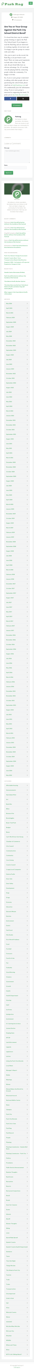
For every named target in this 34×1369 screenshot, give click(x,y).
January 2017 (10, 630)
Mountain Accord (11, 1095)
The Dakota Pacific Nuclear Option (14, 281)
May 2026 (9, 303)
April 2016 (9, 672)
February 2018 (10, 574)
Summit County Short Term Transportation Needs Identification (15, 259)
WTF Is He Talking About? (14, 1354)
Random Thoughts (11, 1172)
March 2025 (9, 313)
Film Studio (9, 935)
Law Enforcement (11, 1042)
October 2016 (10, 644)
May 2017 (9, 612)
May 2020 (9, 495)
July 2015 (9, 714)
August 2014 (10, 766)
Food (7, 944)
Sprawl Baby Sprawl (12, 1237)
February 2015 (10, 738)
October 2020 (10, 471)
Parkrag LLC (17, 1367)
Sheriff (8, 1219)
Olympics (9, 1109)
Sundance (9, 1251)
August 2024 (10, 327)
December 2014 (11, 747)
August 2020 (10, 481)
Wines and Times (11, 1345)
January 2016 (10, 686)
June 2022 (9, 397)
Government (10, 981)
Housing (8, 1000)
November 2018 (11, 541)
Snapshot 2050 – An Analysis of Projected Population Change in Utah (16, 263)
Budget (8, 827)
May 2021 (9, 448)
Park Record (10, 1133)
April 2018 (9, 565)
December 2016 (11, 635)
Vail (7, 1303)
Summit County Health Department (17, 1247)
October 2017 (10, 588)
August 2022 (10, 387)
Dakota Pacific (10, 874)
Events (8, 925)
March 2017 (9, 621)
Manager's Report (11, 1070)
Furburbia (9, 967)
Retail (8, 1195)
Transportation (11, 1289)
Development (10, 888)
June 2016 (9, 663)
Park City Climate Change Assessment (15, 255)
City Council (10, 846)
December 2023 (11, 341)
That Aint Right (11, 1261)
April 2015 (9, 728)
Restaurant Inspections (13, 1191)
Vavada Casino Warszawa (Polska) (14, 272)
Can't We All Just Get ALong (14, 837)
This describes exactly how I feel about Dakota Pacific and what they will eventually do (16, 286)
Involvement (10, 1019)
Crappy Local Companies (13, 869)
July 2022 (9, 392)
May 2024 (9, 336)
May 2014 (9, 775)
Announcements (11, 790)
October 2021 (10, 429)
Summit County (11, 1242)
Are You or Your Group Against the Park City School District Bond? (15, 29)
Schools (22, 14)
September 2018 (11, 546)
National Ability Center (13, 1100)
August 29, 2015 (18, 17)
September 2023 (11, 350)
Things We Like (10, 1265)
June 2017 (9, 607)
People (8, 1137)
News (8, 1105)
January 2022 (10, 415)
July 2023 (9, 359)
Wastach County (11, 1312)
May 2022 (9, 401)
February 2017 (10, 626)
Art (7, 799)
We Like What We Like (13, 1326)
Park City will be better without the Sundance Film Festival (15, 223)
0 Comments (17, 20)
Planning (8, 1142)
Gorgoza (8, 977)
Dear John (9, 879)
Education (9, 907)
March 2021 (9, 457)
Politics (8, 1158)
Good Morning (10, 972)
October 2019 (10, 518)
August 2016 (10, 654)
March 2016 (9, 677)
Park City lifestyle (11, 1119)
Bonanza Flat (10, 813)
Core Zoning (10, 860)
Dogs (7, 893)
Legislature (9, 1051)
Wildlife (8, 1340)
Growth (8, 986)
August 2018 (10, 551)
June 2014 (9, 770)
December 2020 (11, 462)
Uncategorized (10, 1293)
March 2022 (9, 411)
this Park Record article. (21, 95)
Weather (9, 1335)
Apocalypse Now (11, 794)
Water (8, 1317)
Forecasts (9, 953)
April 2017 (9, 616)
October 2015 (10, 700)
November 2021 (11, 425)
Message (6, 148)
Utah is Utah (10, 1298)
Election (8, 916)
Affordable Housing (12, 785)
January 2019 (10, 537)
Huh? (7, 1005)
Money (8, 1084)
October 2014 (10, 756)
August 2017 (10, 597)
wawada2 (9, 1321)
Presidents (9, 1163)
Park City (9, 1114)
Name (6, 165)
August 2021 (10, 439)
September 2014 (11, 761)
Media (8, 1075)
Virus (7, 1307)
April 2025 (9, 308)
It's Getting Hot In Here (13, 1023)
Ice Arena (9, 1009)
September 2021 (11, 434)
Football (8, 949)
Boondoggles (10, 818)
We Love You (10, 1331)
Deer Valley (9, 883)
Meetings (9, 1079)
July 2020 (9, 485)
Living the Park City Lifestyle (14, 1061)
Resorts (8, 1186)
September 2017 (11, 593)
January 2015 (10, 742)
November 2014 (11, 752)
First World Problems (12, 939)
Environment (10, 921)
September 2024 (11, 322)
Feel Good (9, 930)
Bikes (7, 808)
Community (9, 855)
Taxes (8, 1256)
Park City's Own (11, 1123)
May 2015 (9, 724)
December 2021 (11, 420)
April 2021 (9, 453)
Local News (9, 1065)
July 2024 (9, 331)
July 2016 (9, 658)
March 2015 (9, 733)
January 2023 (10, 369)
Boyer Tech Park (11, 823)
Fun (7, 963)
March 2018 (9, 569)
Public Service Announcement (15, 1167)
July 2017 (9, 602)
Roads (8, 1200)
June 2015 (9, 719)
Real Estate (9, 1177)
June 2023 (9, 364)
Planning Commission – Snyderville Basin (16, 1148)
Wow (7, 1349)
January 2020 (10, 509)
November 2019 (11, 513)
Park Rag (9, 1128)
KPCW (8, 1037)
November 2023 (11, 345)
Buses (8, 832)
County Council (10, 865)
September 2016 (11, 649)
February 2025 (10, 317)
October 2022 (10, 378)
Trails (8, 1279)
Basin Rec (9, 804)
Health (8, 991)
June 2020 (9, 490)
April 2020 (9, 499)
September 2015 (11, 705)
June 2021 (9, 443)
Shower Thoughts (11, 1223)
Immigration (10, 1014)
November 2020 (11, 467)
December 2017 (11, 583)
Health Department (12, 995)
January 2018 (10, 579)
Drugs (8, 897)
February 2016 (10, 682)
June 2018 (9, 560)
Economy (9, 902)
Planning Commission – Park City (16, 1153)
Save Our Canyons (11, 1205)
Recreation (9, 1181)
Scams (8, 1209)
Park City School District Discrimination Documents (16, 246)
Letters (8, 1056)
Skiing (8, 1228)
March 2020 (9, 504)
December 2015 (11, 691)
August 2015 (10, 710)
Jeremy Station (10, 1028)
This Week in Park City (13, 1270)
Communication (11, 851)
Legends (8, 1047)
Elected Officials (11, 911)
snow (7, 1233)
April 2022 (9, 406)
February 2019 (10, 532)
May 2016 (9, 668)
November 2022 (11, 373)
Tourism (8, 1275)
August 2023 (10, 355)
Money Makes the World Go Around (14, 1090)
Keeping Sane (10, 1033)
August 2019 (10, 523)
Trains (8, 1284)
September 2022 (11, 383)
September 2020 (11, 476)
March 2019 (9, 527)
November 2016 (11, 640)
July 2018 (9, 555)
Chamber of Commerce (13, 841)
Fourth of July (10, 958)
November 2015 (11, 696)
